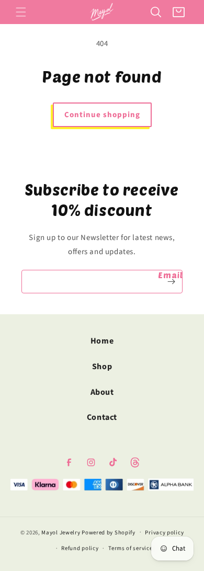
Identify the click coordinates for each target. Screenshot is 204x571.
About (102, 392)
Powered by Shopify (108, 532)
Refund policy (79, 548)
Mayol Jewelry (60, 532)
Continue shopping (102, 114)
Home (102, 341)
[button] (20, 12)
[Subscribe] (171, 281)
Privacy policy (164, 532)
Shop (102, 366)
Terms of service (130, 548)
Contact (102, 417)
